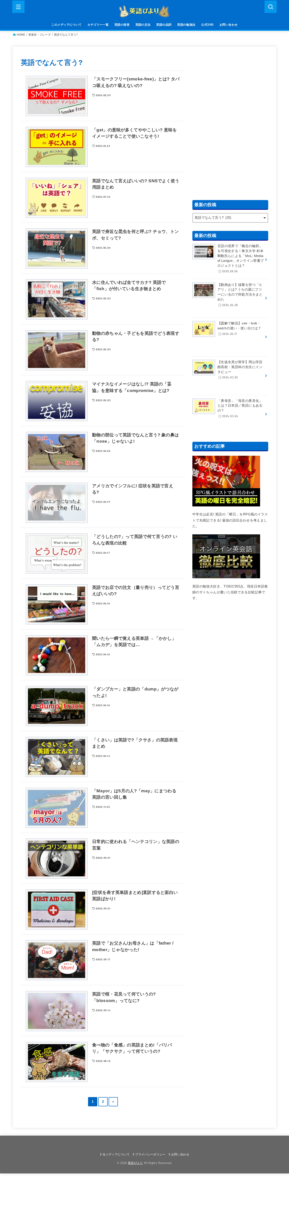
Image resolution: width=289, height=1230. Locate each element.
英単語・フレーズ (39, 34)
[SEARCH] (270, 6)
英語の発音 (122, 24)
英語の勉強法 (186, 24)
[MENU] (18, 6)
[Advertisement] (230, 122)
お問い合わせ (228, 24)
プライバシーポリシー (150, 1154)
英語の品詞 (163, 24)
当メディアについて (116, 1154)
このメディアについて (66, 24)
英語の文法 (143, 24)
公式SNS (207, 24)
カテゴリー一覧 (98, 24)
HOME (21, 34)
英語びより (135, 1163)
